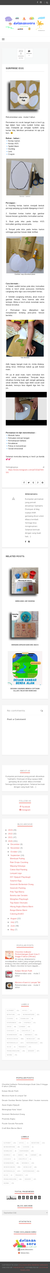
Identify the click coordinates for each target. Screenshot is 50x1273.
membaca (28, 1035)
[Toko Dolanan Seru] (25, 1246)
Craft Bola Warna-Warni (12, 1128)
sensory (31, 1051)
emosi (9, 1026)
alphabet (10, 1010)
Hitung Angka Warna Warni (21, 906)
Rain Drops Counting (19, 862)
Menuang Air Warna (25, 601)
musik (9, 1047)
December (15, 844)
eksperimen (11, 1022)
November (15, 848)
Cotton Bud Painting (18, 869)
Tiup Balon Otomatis (19, 903)
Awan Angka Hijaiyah (10, 1105)
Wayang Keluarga (17, 866)
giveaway (10, 1030)
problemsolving (13, 1051)
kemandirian (12, 1035)
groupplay (26, 1030)
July (13, 922)
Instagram (26, 810)
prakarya (22, 1047)
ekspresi (27, 1022)
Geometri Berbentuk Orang (22, 884)
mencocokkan (12, 1039)
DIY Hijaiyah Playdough (20, 877)
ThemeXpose (18, 1267)
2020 (10, 841)
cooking (10, 1018)
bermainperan (28, 1014)
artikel (25, 1010)
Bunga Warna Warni (18, 910)
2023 (10, 830)
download (24, 1018)
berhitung (11, 1014)
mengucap (31, 1039)
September (16, 855)
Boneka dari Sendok (19, 895)
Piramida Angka (8, 1119)
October (14, 852)
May (13, 929)
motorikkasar (31, 1043)
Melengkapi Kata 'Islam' (12, 1110)
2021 (10, 837)
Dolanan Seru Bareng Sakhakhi (33, 1265)
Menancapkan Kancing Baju (25, 645)
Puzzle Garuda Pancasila (12, 1123)
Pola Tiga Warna (17, 892)
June (13, 926)
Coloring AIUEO (17, 914)
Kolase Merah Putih (23, 971)
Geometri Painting (18, 888)
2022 (10, 834)
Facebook (25, 807)
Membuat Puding (17, 858)
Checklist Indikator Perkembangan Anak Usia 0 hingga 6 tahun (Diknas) (27, 954)
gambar (22, 1026)
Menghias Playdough (19, 899)
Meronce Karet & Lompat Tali (27, 982)
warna (9, 1055)
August (14, 918)
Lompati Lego (16, 873)
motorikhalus (12, 1043)
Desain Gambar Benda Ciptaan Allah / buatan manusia (24, 690)
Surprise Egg (15, 881)
